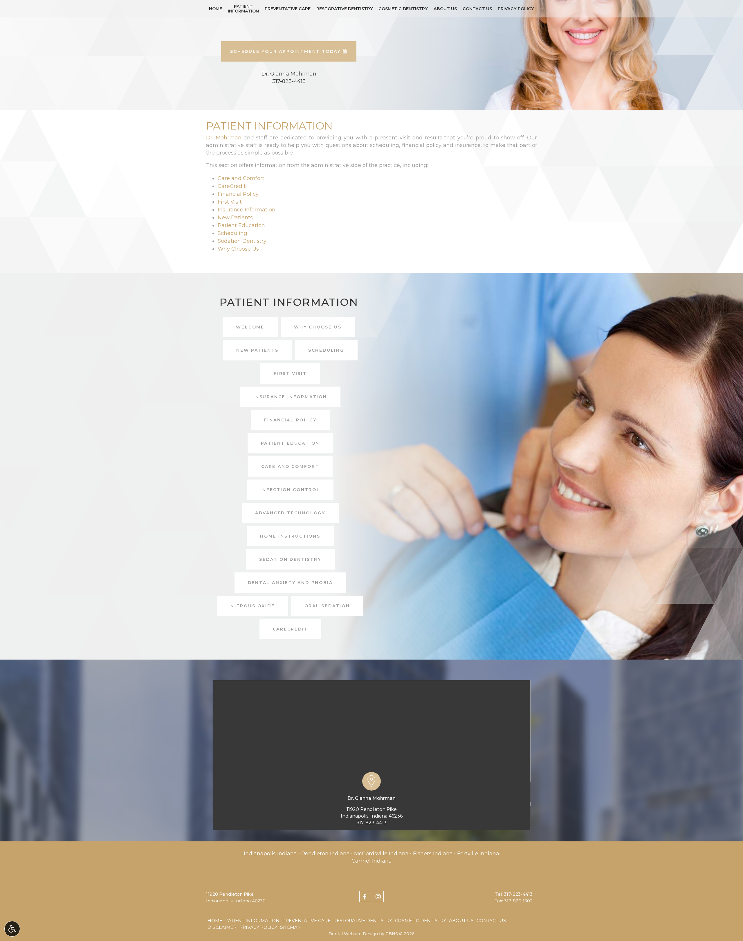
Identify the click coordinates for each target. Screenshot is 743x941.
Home (215, 8)
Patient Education (241, 225)
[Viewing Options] (12, 929)
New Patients (235, 217)
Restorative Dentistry (344, 8)
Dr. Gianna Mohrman (371, 798)
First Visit (230, 202)
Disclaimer (222, 927)
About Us (445, 8)
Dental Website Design (353, 933)
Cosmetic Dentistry (403, 8)
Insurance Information (246, 209)
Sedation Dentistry (242, 241)
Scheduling (232, 233)
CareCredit (232, 186)
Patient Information (252, 920)
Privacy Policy (516, 8)
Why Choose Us (238, 249)
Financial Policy (238, 194)
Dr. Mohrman (223, 137)
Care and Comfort (241, 178)
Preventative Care (288, 8)
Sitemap (290, 927)
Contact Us (477, 8)
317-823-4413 (371, 822)
